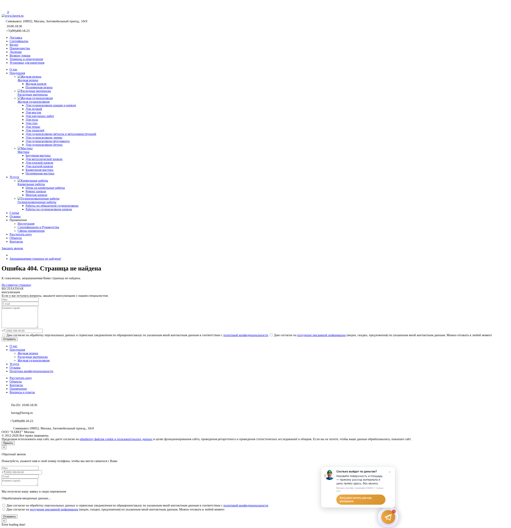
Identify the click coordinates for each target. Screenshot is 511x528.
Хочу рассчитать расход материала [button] (356, 499)
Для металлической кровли (44, 159)
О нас (13, 346)
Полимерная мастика (40, 173)
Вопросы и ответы (22, 392)
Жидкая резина (28, 353)
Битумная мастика (38, 155)
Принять (8, 443)
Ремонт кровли (36, 191)
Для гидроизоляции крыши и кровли (51, 105)
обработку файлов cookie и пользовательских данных (116, 439)
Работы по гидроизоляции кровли (49, 209)
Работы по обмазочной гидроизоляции (52, 205)
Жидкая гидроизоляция (34, 360)
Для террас (33, 126)
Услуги (14, 364)
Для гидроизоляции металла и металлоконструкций (61, 134)
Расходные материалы (33, 357)
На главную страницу (16, 285)
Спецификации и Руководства (38, 227)
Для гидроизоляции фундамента (48, 141)
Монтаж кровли (36, 195)
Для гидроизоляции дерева (44, 137)
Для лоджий (34, 109)
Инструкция (26, 223)
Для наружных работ (40, 116)
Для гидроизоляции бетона (44, 144)
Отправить (9, 339)
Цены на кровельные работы (45, 187)
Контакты (16, 385)
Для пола (32, 119)
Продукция (17, 349)
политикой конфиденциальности (245, 335)
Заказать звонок (12, 248)
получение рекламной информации (321, 335)
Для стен (32, 123)
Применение (18, 388)
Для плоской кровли (39, 162)
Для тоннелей (35, 130)
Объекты (16, 381)
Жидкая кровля (36, 83)
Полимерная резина (39, 87)
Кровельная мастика (39, 169)
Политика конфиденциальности (31, 371)
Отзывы (15, 367)
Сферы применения (31, 230)
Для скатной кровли (39, 166)
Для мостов (33, 112)
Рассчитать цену (21, 378)
